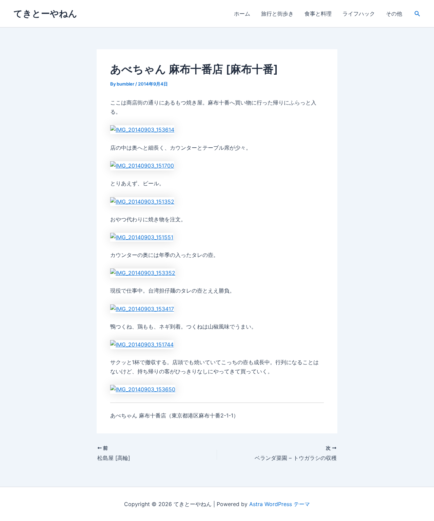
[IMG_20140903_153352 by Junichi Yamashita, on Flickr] (142, 272)
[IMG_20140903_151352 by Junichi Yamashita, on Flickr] (142, 201)
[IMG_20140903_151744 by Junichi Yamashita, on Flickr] (142, 344)
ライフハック (358, 13)
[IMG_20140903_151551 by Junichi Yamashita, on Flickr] (141, 237)
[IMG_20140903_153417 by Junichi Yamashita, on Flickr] (142, 308)
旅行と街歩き (277, 13)
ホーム (242, 13)
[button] (417, 14)
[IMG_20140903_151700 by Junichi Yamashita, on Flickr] (142, 165)
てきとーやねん (45, 13)
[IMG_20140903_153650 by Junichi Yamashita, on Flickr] (142, 389)
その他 (394, 13)
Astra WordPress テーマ (279, 504)
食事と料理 (318, 13)
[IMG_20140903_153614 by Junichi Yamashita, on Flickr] (142, 129)
